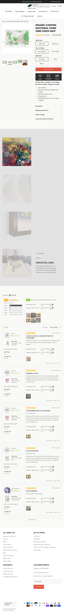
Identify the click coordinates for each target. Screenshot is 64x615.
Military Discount (8, 574)
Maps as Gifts (7, 558)
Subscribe (39, 587)
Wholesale (37, 539)
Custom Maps (7, 561)
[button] (42, 35)
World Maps (37, 550)
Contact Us (37, 536)
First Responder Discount (10, 577)
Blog (4, 553)
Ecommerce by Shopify (8, 610)
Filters (6, 327)
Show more (31, 519)
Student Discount (8, 568)
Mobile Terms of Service (10, 550)
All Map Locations (8, 555)
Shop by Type (31, 11)
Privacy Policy (7, 544)
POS (13, 609)
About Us (40, 16)
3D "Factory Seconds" (27, 16)
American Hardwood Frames (44, 119)
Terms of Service (8, 547)
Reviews (5, 539)
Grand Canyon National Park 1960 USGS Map (17, 21)
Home (3, 21)
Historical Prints (43, 11)
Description (39, 106)
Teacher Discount (8, 571)
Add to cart (48, 69)
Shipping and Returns (41, 110)
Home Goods (55, 11)
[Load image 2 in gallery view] (17, 38)
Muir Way (9, 609)
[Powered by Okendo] (9, 295)
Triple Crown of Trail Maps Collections (45, 547)
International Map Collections (42, 544)
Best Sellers (8, 11)
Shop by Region (19, 11)
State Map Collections (40, 542)
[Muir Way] (32, 6)
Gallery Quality (39, 115)
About (5, 542)
